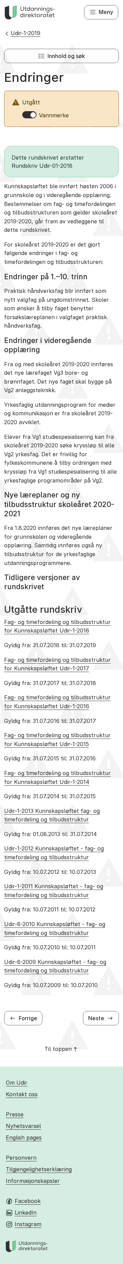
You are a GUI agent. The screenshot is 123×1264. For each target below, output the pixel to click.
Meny (106, 12)
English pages (24, 1137)
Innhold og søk (66, 56)
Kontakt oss (22, 1094)
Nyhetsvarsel (23, 1125)
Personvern (21, 1157)
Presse (15, 1114)
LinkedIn (26, 1212)
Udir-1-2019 (25, 33)
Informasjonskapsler (33, 1180)
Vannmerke (54, 115)
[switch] (29, 114)
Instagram (28, 1224)
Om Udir (16, 1082)
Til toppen (58, 1048)
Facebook (28, 1201)
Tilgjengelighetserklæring (39, 1169)
